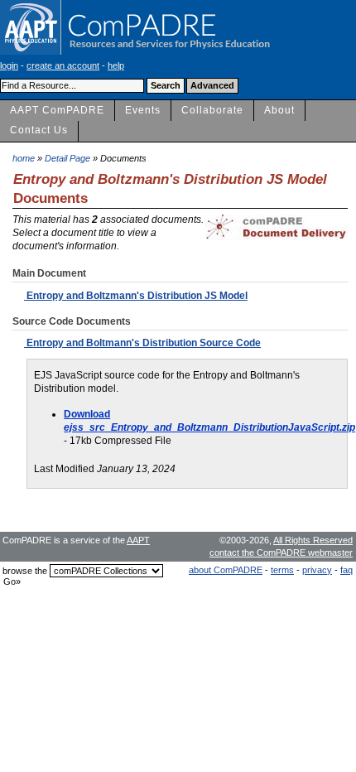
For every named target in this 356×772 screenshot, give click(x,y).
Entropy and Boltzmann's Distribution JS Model (136, 296)
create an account (62, 65)
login (9, 65)
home (23, 158)
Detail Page (67, 158)
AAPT (138, 540)
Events (143, 110)
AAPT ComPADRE (57, 110)
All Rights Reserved (313, 540)
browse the (24, 571)
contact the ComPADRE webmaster (281, 552)
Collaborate (212, 110)
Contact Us (39, 130)
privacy (317, 570)
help (116, 65)
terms (282, 570)
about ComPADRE (225, 570)
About (279, 110)
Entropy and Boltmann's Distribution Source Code (142, 343)
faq (346, 570)
